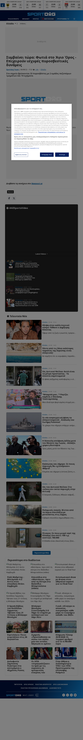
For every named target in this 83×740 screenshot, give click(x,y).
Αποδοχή (62, 154)
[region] (41, 132)
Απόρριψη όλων (47, 154)
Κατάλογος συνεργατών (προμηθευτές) (26, 148)
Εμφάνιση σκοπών (21, 154)
